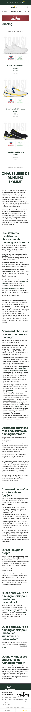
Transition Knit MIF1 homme (15, 109)
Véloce (11, 271)
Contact (9, 2)
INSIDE (24, 613)
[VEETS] (14, 6)
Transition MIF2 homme (15, 152)
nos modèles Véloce (9, 401)
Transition (5, 256)
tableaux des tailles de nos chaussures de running (15, 369)
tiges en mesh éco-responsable (14, 288)
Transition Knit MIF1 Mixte (15, 66)
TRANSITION (23, 646)
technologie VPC (13, 611)
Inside (5, 264)
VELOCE (4, 648)
